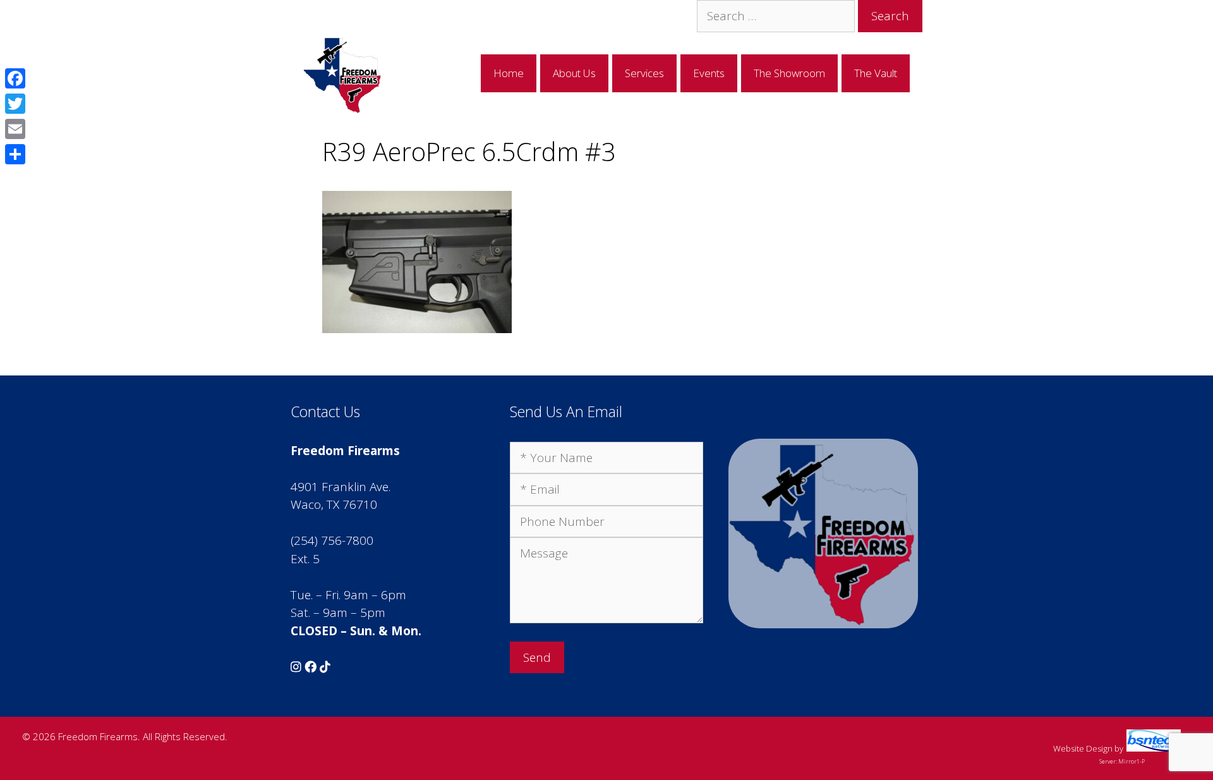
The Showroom (789, 73)
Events (709, 73)
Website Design (1083, 748)
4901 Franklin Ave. (340, 486)
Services (644, 73)
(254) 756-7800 (332, 540)
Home (508, 73)
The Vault (875, 73)
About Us (574, 73)
